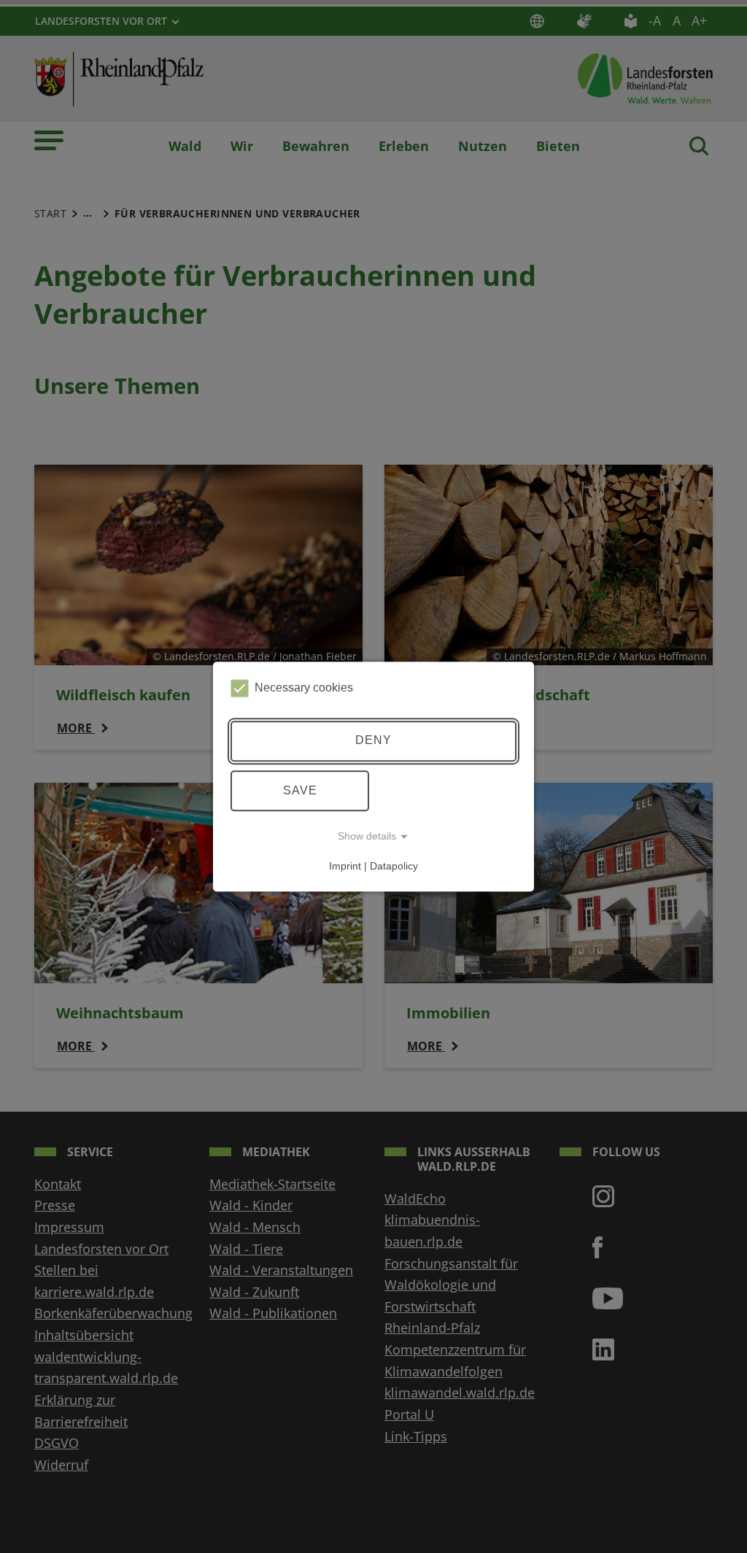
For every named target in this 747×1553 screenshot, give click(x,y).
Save (300, 790)
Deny (373, 741)
